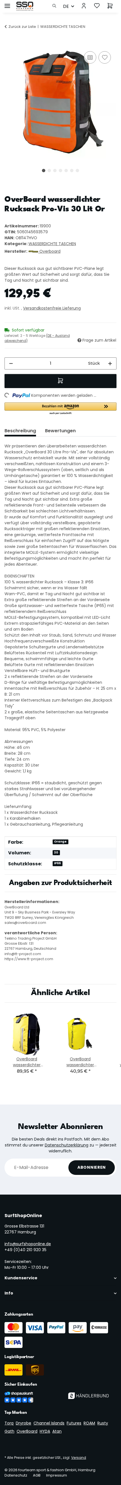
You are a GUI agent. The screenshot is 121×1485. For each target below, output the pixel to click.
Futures (74, 1423)
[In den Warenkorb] (9, 44)
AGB (37, 1475)
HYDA (45, 1431)
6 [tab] (71, 170)
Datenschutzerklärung (66, 1145)
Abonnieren (91, 1167)
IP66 (57, 863)
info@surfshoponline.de (28, 1244)
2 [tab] (49, 170)
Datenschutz (16, 1475)
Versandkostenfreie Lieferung (52, 308)
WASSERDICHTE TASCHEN (52, 244)
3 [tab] (55, 170)
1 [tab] (43, 170)
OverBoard (27, 1431)
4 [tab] (60, 170)
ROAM (89, 1423)
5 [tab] (66, 170)
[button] (56, 6)
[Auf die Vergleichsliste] (90, 57)
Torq (9, 1423)
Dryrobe (23, 1423)
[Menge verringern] (11, 363)
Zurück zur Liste (22, 26)
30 (56, 852)
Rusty (102, 1423)
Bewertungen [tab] (60, 430)
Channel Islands (48, 1423)
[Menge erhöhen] (110, 363)
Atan (57, 1431)
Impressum (56, 1475)
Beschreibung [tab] (20, 430)
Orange (60, 841)
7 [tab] (77, 170)
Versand (78, 1457)
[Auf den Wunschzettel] (104, 57)
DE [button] (66, 6)
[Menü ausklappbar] (7, 3)
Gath (9, 1431)
